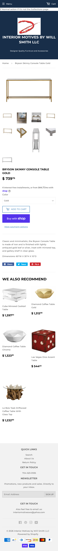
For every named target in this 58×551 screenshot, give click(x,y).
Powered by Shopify (28, 534)
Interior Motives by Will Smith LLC (31, 531)
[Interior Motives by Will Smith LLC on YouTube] (36, 523)
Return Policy (29, 462)
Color (5, 194)
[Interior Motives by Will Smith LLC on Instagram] (30, 523)
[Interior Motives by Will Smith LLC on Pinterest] (25, 523)
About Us (29, 458)
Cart (53, 4)
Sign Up (50, 494)
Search (29, 455)
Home (5, 63)
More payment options (16, 226)
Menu (9, 4)
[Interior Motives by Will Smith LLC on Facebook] (20, 523)
